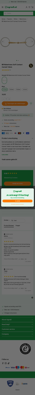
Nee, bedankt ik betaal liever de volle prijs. (17, 204)
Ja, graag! (17, 201)
